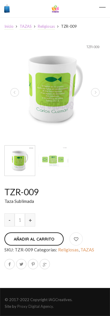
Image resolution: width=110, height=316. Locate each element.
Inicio (8, 26)
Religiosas (46, 26)
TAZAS (26, 26)
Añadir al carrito (34, 239)
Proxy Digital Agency (35, 306)
